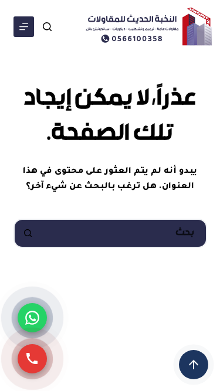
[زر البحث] (28, 233)
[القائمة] (23, 26)
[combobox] (124, 233)
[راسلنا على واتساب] (32, 317)
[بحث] (47, 26)
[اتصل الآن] (32, 358)
